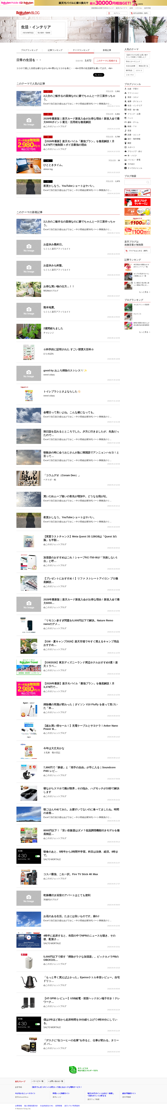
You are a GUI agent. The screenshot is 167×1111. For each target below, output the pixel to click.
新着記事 (107, 50)
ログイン (117, 13)
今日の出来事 (130, 66)
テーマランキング (81, 50)
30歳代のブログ (50, 899)
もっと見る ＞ (145, 292)
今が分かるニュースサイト (25, 1093)
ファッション (133, 93)
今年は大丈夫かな (53, 748)
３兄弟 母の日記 (51, 752)
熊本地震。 (49, 307)
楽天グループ (120, 8)
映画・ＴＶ (132, 126)
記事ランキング (55, 50)
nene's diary (49, 375)
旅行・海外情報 (134, 139)
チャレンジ (48, 333)
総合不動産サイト (129, 1093)
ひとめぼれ (48, 354)
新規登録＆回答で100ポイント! (102, 8)
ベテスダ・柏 (49, 480)
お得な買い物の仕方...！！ (58, 286)
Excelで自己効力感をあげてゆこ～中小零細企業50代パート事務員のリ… (77, 104)
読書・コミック (134, 135)
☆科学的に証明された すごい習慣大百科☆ (68, 349)
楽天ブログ (27, 13)
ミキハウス (130, 75)
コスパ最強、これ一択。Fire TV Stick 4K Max (70, 874)
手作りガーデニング (133, 61)
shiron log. (48, 169)
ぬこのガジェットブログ (54, 126)
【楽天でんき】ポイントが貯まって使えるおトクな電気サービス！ (56, 1087)
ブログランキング (29, 50)
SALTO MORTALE (52, 859)
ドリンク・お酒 (134, 114)
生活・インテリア (135, 105)
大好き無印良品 (28, 33)
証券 (131, 8)
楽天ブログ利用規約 (72, 1106)
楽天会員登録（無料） (141, 13)
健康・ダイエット (135, 101)
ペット (130, 118)
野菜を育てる (143, 66)
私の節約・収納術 (44, 33)
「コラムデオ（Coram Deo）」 (62, 475)
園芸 (129, 143)
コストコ (139, 70)
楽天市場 (147, 8)
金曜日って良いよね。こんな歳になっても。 (69, 412)
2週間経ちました (53, 328)
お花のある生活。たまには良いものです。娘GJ (71, 916)
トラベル (138, 8)
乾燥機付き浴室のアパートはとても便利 (66, 895)
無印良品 (129, 70)
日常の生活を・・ (29, 60)
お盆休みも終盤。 (53, 265)
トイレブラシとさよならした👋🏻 (62, 391)
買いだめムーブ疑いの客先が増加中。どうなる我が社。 (76, 496)
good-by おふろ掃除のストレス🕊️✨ (65, 370)
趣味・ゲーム (133, 122)
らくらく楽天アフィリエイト (57, 249)
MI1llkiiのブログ (50, 291)
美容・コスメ (133, 97)
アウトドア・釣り (135, 151)
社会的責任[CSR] (46, 1106)
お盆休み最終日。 (53, 244)
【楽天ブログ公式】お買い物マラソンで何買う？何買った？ (137, 56)
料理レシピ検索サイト (61, 1093)
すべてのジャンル (135, 168)
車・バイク (132, 156)
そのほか (131, 164)
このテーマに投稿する (106, 61)
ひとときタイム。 (53, 165)
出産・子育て (133, 89)
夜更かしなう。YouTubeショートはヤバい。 (69, 185)
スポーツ (131, 147)
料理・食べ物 (133, 110)
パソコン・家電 (134, 160)
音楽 (129, 130)
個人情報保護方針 (31, 1106)
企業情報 (18, 1106)
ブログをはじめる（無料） (139, 251)
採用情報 (58, 1106)
